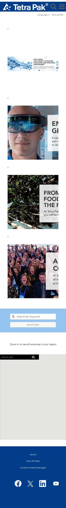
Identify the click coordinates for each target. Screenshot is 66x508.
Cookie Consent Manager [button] (33, 467)
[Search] (53, 6)
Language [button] (42, 15)
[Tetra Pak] (24, 6)
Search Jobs (33, 324)
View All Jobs (33, 461)
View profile (57, 15)
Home (33, 454)
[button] (62, 6)
